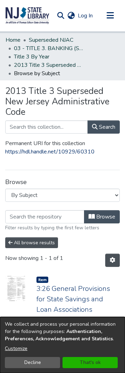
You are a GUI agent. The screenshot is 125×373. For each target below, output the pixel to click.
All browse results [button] (33, 242)
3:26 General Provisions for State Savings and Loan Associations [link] (73, 299)
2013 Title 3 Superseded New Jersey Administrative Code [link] (48, 65)
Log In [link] (85, 15)
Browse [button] (105, 217)
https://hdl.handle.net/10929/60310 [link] (49, 152)
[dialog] (62, 345)
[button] (27, 15)
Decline (32, 362)
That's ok (90, 362)
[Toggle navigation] (110, 15)
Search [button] (106, 127)
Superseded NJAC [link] (51, 40)
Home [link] (13, 40)
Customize (16, 348)
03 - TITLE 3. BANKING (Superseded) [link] (48, 48)
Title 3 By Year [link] (31, 57)
